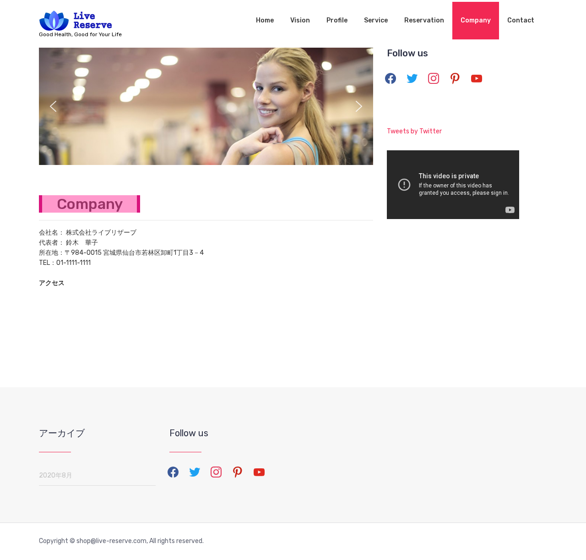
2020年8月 (55, 475)
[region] (206, 106)
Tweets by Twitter (414, 131)
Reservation (424, 20)
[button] (53, 106)
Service (376, 20)
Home (265, 20)
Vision (300, 20)
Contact (520, 20)
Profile (336, 20)
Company (476, 20)
